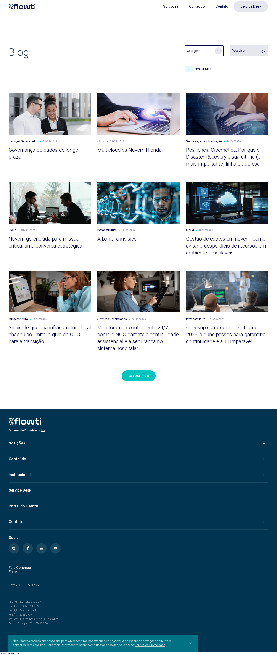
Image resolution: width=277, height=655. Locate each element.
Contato (222, 6)
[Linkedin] (41, 548)
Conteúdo (197, 6)
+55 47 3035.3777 (24, 585)
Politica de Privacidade (150, 645)
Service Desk (250, 6)
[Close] (190, 643)
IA (189, 69)
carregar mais (138, 375)
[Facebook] (28, 548)
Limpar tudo (203, 69)
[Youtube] (55, 548)
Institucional (20, 474)
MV (43, 430)
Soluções (170, 6)
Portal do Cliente (23, 506)
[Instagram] (14, 548)
